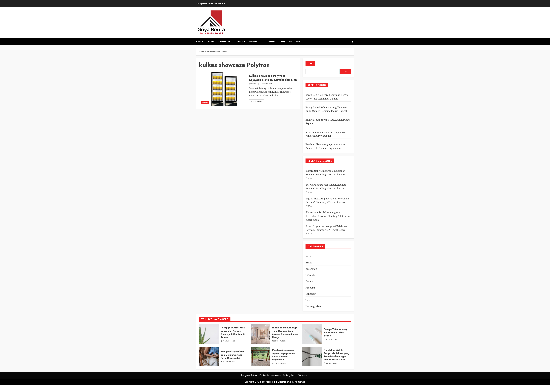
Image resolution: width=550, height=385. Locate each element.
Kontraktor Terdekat (317, 212)
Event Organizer (315, 226)
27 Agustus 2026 (229, 341)
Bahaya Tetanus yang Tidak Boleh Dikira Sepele (335, 332)
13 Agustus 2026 (229, 362)
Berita (199, 41)
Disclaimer (303, 375)
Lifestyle (240, 41)
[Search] (352, 42)
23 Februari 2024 (266, 84)
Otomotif (269, 41)
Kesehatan (224, 41)
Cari (310, 63)
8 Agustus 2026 (331, 363)
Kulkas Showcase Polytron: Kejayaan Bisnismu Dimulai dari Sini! (273, 78)
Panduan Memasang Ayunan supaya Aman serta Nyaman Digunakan (283, 354)
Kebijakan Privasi (249, 375)
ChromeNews (284, 381)
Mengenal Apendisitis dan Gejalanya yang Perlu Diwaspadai (232, 355)
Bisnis (211, 41)
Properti (254, 41)
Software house (314, 184)
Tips (298, 41)
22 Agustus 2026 (280, 341)
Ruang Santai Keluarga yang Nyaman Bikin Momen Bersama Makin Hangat (285, 332)
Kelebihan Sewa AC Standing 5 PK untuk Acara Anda (325, 174)
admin (253, 84)
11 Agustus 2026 (280, 363)
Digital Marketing (316, 198)
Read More (256, 102)
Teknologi (285, 41)
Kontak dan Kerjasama (270, 375)
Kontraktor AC (314, 170)
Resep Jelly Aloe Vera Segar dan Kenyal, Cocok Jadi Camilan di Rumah (233, 332)
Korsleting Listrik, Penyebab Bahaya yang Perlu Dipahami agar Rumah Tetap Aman (336, 354)
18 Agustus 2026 (332, 339)
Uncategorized (314, 306)
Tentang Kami (289, 375)
